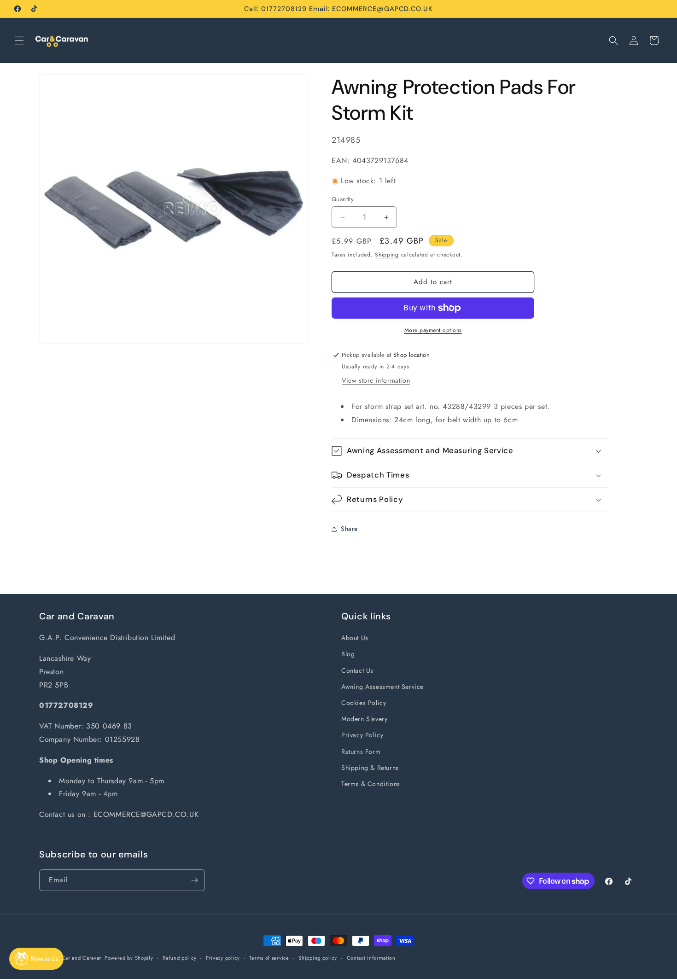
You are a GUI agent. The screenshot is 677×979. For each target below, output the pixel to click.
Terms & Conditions (370, 783)
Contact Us (357, 670)
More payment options (433, 330)
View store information (376, 380)
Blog (348, 653)
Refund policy (179, 958)
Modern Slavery (364, 718)
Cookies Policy (363, 702)
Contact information (371, 958)
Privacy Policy (362, 735)
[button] (19, 40)
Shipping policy (317, 958)
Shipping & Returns (370, 767)
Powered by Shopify (129, 958)
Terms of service (269, 958)
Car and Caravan (82, 958)
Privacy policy (223, 958)
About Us (354, 637)
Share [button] (349, 528)
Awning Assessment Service (382, 686)
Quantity (343, 199)
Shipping (387, 255)
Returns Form (360, 751)
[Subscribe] (194, 880)
